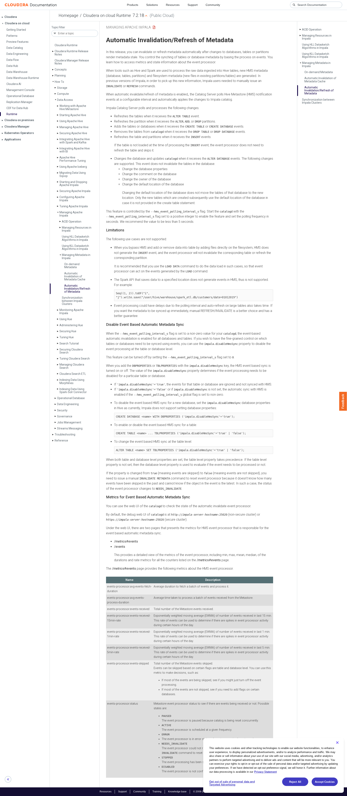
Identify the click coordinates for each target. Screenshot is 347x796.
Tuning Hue (66, 337)
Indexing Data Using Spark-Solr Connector (73, 390)
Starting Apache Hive (72, 115)
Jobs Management (69, 422)
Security (62, 410)
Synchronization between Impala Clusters (72, 301)
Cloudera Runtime (66, 45)
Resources (173, 4)
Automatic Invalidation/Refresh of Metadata (77, 288)
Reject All (295, 781)
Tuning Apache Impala (73, 206)
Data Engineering (68, 404)
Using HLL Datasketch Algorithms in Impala (75, 238)
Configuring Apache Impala (72, 198)
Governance (64, 416)
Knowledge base (177, 791)
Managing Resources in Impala (76, 229)
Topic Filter (58, 27)
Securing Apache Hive (73, 133)
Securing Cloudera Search (71, 351)
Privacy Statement (265, 771)
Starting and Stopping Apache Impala (73, 183)
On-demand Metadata (72, 266)
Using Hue (65, 319)
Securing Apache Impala (74, 191)
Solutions (152, 4)
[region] (273, 765)
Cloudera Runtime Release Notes (71, 53)
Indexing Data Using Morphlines (71, 381)
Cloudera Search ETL (72, 373)
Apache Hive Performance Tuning (72, 159)
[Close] (337, 742)
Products (132, 4)
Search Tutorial (69, 343)
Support (193, 4)
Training (156, 791)
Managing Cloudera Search (71, 366)
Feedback (343, 401)
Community (213, 4)
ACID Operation (71, 221)
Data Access (65, 99)
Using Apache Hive (71, 121)
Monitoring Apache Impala (71, 311)
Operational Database (71, 398)
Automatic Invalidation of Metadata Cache (74, 276)
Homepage (68, 15)
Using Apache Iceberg (73, 166)
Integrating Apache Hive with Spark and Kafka (74, 141)
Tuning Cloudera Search (74, 358)
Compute (63, 93)
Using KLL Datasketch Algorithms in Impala (75, 247)
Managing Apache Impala (71, 214)
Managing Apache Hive (74, 127)
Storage (62, 87)
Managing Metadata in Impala (76, 256)
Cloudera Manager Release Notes (72, 62)
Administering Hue (71, 325)
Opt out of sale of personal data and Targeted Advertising (232, 783)
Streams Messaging (70, 428)
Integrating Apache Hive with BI (74, 150)
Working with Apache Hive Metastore (72, 107)
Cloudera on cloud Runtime (107, 15)
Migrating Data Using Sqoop (72, 174)
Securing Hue (67, 331)
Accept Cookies (325, 781)
